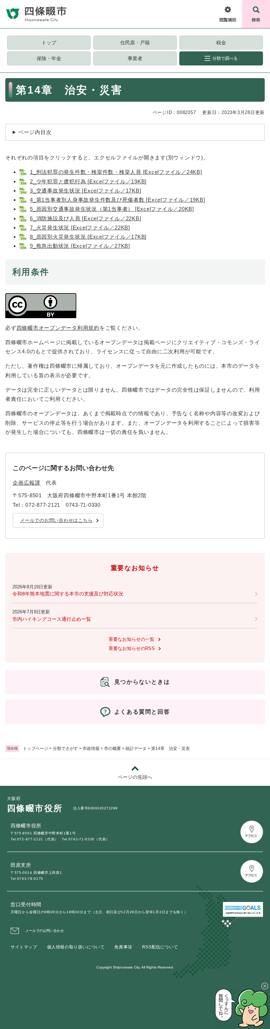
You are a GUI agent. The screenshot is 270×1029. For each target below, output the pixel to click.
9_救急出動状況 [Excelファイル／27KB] (80, 246)
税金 (221, 42)
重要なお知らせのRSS (132, 648)
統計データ (136, 748)
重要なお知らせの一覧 (131, 639)
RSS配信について (160, 947)
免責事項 (123, 947)
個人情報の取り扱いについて (76, 947)
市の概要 (112, 748)
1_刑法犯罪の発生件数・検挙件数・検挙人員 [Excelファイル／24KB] (116, 172)
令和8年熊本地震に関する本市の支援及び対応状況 (67, 593)
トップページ (35, 748)
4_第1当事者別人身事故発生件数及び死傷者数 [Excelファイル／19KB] (117, 200)
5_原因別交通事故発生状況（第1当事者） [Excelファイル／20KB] (112, 209)
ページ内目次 (35, 132)
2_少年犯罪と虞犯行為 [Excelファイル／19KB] (88, 181)
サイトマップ (24, 947)
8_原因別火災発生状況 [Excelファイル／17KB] (88, 237)
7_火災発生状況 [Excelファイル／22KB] (80, 228)
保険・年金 (49, 58)
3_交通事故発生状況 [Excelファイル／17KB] (85, 191)
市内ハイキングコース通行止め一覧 (51, 619)
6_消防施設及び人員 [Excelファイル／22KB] (85, 218)
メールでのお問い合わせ (44, 931)
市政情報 (91, 748)
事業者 (135, 58)
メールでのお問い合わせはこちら (56, 520)
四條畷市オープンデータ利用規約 (58, 328)
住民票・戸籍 (135, 42)
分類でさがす (65, 748)
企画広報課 (26, 483)
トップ (48, 42)
